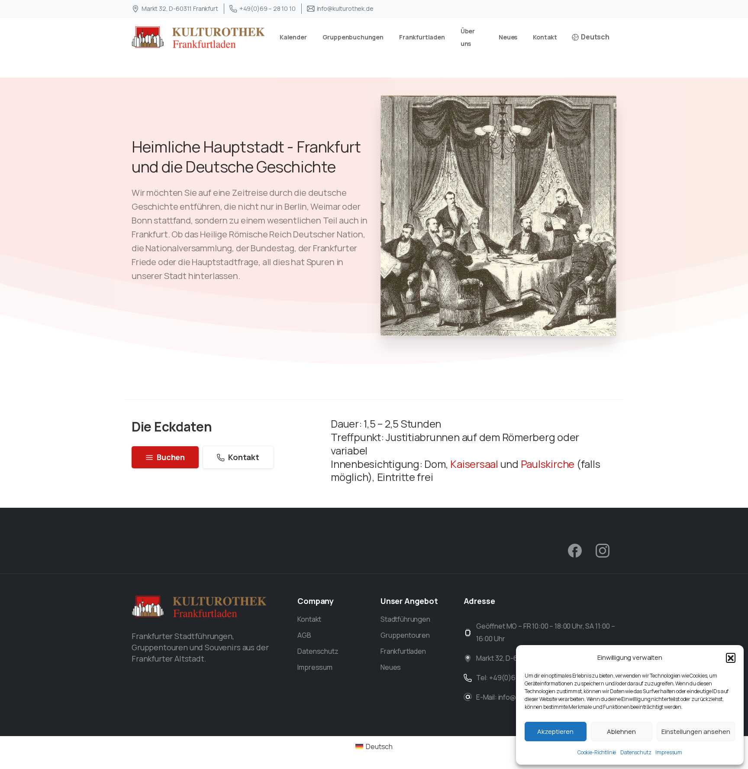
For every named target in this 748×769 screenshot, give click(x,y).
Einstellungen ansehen (695, 731)
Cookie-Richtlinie (596, 752)
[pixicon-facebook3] (575, 550)
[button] (730, 657)
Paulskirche (546, 464)
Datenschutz (635, 752)
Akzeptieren (555, 731)
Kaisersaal (474, 464)
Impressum (668, 752)
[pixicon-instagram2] (602, 550)
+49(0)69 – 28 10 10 (267, 8)
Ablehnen (621, 731)
